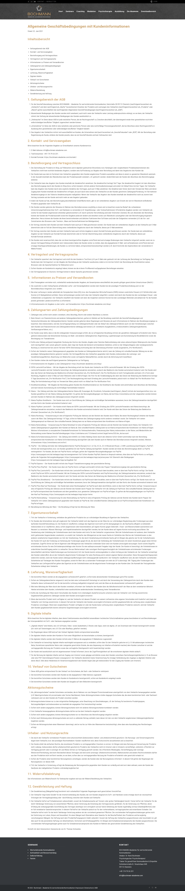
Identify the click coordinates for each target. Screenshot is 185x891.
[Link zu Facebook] (28, 1)
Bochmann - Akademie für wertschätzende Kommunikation (54, 888)
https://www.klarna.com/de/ (125, 394)
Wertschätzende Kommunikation (42, 850)
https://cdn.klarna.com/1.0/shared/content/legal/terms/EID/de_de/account (100, 433)
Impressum (80, 888)
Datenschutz (89, 888)
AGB (96, 888)
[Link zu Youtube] (34, 1)
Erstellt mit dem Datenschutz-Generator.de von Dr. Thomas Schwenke (54, 829)
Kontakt (40, 1)
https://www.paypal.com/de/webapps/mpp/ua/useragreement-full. (56, 454)
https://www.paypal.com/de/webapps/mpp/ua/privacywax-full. (88, 457)
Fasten (32, 858)
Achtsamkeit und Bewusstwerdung (43, 853)
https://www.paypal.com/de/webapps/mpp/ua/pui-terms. (71, 494)
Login (155, 1)
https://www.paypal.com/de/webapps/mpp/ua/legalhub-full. (54, 460)
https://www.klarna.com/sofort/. (54, 442)
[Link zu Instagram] (31, 1)
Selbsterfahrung (36, 856)
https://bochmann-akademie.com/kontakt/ (60, 157)
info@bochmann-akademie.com (131, 876)
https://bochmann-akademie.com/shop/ (96, 304)
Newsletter (51, 1)
